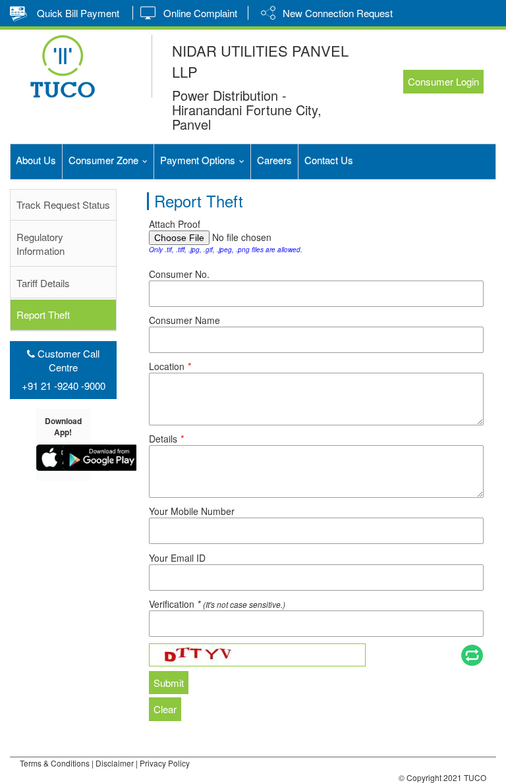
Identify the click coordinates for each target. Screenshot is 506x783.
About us (36, 160)
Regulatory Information (40, 243)
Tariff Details (43, 283)
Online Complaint (200, 13)
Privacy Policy (165, 763)
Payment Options (205, 160)
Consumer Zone (111, 160)
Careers (274, 160)
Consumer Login (443, 81)
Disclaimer (116, 763)
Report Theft (43, 314)
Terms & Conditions (55, 763)
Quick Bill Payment (78, 13)
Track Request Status (63, 204)
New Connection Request (338, 13)
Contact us (328, 160)
